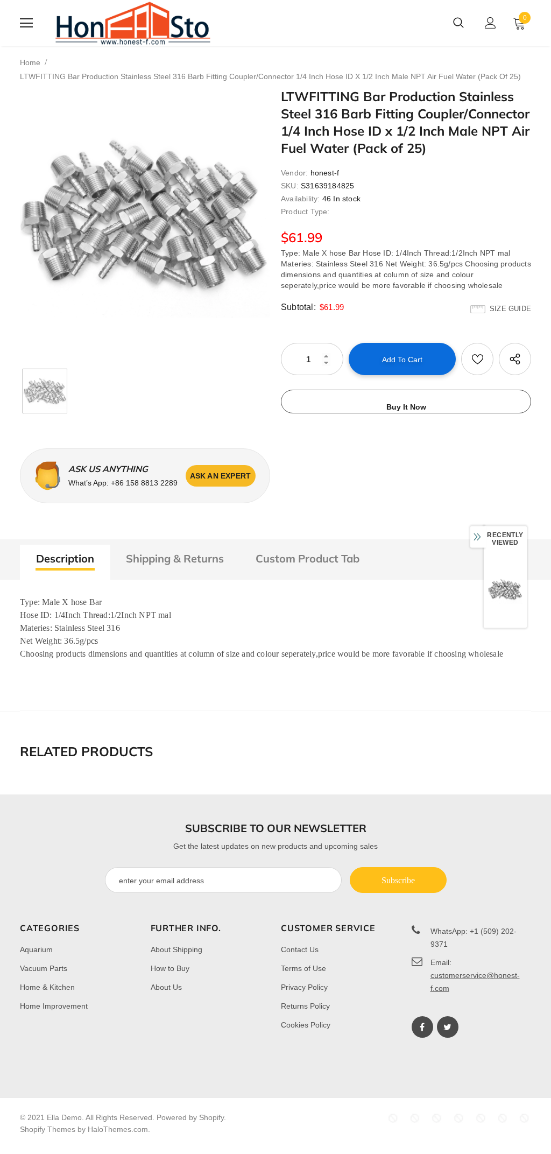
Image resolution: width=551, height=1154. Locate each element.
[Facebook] (422, 1027)
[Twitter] (447, 1027)
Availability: (300, 198)
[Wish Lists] (477, 359)
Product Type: (305, 211)
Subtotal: (298, 307)
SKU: (290, 185)
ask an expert (220, 476)
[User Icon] (490, 23)
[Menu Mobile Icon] (26, 23)
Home (30, 62)
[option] (145, 217)
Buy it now (406, 407)
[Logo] (133, 23)
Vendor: (294, 172)
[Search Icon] (458, 23)
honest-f (325, 172)
